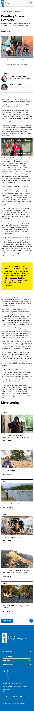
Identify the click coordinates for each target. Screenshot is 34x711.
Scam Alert (6, 689)
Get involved (8, 665)
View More (7, 621)
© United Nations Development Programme (14, 703)
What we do (7, 656)
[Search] (8, 675)
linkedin (21, 696)
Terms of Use (7, 692)
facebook (6, 696)
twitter (10, 696)
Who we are (7, 652)
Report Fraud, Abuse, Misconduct (13, 683)
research (7, 311)
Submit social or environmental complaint (15, 686)
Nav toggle (31, 3)
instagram (14, 696)
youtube (17, 696)
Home (2, 8)
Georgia (7, 3)
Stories (15, 8)
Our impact (7, 660)
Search (28, 3)
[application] (17, 147)
